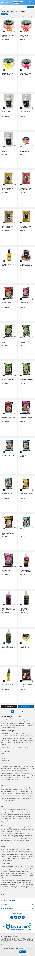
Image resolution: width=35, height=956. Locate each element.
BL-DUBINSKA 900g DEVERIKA (24, 303)
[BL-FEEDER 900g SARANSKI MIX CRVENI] (26, 483)
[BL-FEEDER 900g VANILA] (26, 521)
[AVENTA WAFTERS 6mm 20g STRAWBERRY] (26, 63)
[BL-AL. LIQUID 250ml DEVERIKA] (26, 101)
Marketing (20, 948)
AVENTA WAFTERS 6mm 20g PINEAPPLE (8, 74)
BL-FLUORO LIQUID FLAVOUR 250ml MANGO (25, 571)
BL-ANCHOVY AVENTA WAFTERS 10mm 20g (25, 151)
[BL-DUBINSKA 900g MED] (8, 369)
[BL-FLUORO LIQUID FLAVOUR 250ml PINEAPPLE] (26, 598)
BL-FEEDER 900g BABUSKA (8, 417)
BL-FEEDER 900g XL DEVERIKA (6, 571)
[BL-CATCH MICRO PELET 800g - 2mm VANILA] (26, 216)
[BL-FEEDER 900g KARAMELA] (26, 445)
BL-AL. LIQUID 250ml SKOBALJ (7, 151)
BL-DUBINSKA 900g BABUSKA (6, 303)
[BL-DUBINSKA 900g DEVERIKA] (26, 292)
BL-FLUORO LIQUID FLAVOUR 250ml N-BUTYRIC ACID (8, 609)
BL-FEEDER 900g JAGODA (8, 455)
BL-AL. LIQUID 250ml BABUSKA (7, 112)
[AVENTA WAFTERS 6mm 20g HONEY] (8, 25)
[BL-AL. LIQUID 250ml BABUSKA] (8, 101)
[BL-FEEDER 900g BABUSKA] (8, 407)
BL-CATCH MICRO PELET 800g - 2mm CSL (8, 189)
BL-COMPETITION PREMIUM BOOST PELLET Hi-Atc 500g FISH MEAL (26, 266)
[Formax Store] (17, 2)
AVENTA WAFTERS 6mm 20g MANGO (25, 36)
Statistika (13, 948)
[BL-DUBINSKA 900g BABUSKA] (8, 292)
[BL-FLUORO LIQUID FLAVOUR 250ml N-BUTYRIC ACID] (8, 598)
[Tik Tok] (23, 917)
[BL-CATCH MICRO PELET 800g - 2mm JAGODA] (26, 178)
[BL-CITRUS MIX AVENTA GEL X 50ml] (8, 254)
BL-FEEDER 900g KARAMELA (23, 456)
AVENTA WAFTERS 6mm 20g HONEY (8, 36)
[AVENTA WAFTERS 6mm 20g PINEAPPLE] (8, 63)
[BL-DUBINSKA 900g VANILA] (26, 369)
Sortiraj (2, 7)
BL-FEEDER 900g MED (7, 493)
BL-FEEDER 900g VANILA (25, 532)
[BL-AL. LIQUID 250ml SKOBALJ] (8, 139)
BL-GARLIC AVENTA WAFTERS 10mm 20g (24, 647)
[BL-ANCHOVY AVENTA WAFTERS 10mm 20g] (26, 139)
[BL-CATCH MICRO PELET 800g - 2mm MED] (8, 216)
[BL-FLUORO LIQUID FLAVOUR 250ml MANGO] (26, 560)
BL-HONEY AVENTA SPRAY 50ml (8, 685)
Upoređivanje (9, 706)
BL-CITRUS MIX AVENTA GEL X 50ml (8, 265)
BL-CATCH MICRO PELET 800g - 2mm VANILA (26, 227)
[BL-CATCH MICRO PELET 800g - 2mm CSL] (8, 178)
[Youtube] (19, 917)
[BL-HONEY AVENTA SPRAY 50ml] (8, 674)
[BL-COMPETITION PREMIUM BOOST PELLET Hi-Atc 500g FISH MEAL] (26, 254)
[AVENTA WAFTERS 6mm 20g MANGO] (26, 25)
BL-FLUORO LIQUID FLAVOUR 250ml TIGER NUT (8, 647)
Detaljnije (3, 945)
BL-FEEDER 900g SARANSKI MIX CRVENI (26, 494)
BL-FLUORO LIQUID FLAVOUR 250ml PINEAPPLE (24, 609)
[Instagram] (15, 917)
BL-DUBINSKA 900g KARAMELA (24, 342)
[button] (7, 2)
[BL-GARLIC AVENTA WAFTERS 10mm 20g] (26, 636)
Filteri (30, 7)
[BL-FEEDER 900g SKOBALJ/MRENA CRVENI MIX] (8, 521)
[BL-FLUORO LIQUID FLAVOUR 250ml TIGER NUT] (8, 636)
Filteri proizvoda (26, 706)
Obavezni (6, 948)
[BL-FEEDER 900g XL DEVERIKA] (8, 560)
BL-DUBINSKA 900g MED (8, 379)
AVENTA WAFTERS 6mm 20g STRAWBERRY (25, 74)
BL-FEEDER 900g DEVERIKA (26, 417)
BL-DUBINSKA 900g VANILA (26, 379)
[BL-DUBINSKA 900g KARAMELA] (26, 330)
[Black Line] (4, 31)
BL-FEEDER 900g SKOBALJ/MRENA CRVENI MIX (8, 533)
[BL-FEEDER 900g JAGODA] (8, 445)
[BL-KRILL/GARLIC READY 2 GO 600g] (26, 674)
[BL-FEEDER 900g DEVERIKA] (26, 407)
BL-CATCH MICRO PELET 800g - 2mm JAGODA (26, 189)
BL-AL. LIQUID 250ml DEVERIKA (25, 112)
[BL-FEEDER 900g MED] (8, 483)
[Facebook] (11, 917)
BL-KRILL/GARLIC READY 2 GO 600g (26, 685)
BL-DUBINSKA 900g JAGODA (6, 342)
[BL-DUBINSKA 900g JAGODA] (8, 330)
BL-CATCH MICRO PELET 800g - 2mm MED (8, 227)
